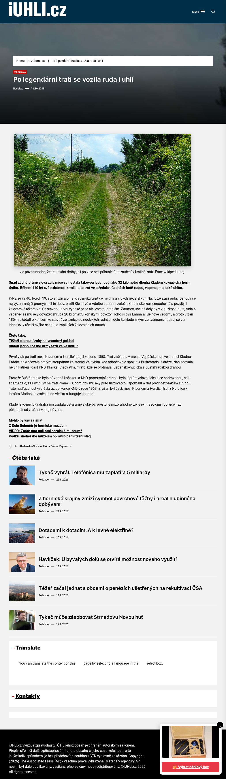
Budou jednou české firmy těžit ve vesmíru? (43, 346)
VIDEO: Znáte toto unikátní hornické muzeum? (45, 431)
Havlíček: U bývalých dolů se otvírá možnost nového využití (108, 559)
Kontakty (27, 696)
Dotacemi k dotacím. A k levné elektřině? (86, 530)
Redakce (18, 88)
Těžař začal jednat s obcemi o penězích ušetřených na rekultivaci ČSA (120, 588)
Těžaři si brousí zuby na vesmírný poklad (41, 341)
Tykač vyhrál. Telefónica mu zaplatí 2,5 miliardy (94, 472)
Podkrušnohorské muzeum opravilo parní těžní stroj (50, 436)
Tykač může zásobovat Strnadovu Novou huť (91, 617)
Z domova (20, 72)
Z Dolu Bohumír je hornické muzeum (38, 426)
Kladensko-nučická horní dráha (38, 446)
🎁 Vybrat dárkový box (191, 767)
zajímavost (65, 446)
